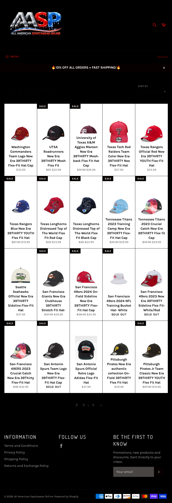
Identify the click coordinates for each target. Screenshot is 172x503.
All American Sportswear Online (33, 496)
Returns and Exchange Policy (26, 466)
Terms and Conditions (21, 446)
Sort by (143, 86)
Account (163, 56)
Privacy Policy (14, 452)
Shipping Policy (16, 459)
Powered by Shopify (66, 496)
